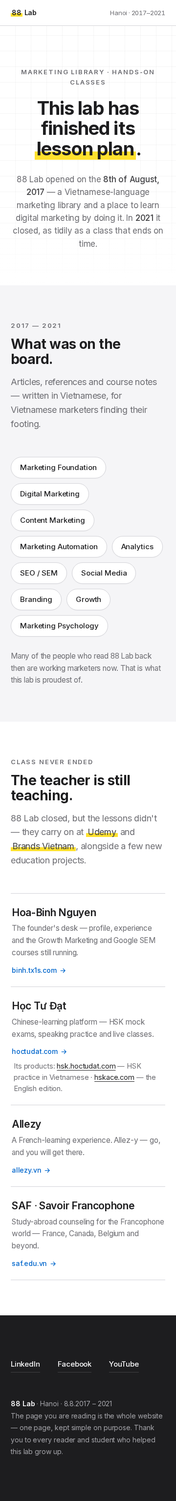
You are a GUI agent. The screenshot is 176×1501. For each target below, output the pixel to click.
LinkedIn (25, 1364)
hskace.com (114, 1077)
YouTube (124, 1364)
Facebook (75, 1364)
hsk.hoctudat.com (86, 1066)
